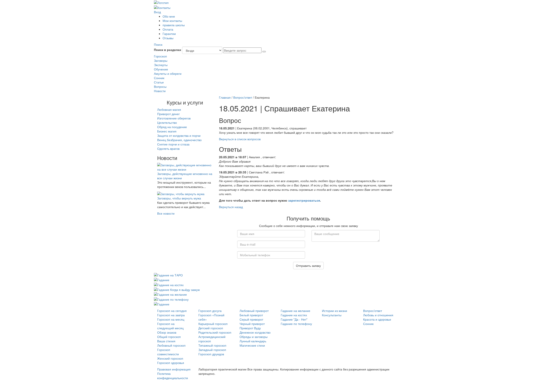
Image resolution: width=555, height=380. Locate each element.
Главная (225, 97)
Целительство (167, 122)
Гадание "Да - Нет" (294, 319)
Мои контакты (172, 20)
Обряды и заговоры (254, 336)
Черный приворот (252, 323)
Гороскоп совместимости (168, 351)
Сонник (159, 78)
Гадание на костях (294, 315)
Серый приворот (251, 319)
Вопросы (160, 86)
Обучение (161, 69)
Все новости (166, 213)
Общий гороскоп (169, 336)
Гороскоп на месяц (170, 319)
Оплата (168, 29)
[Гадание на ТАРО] (168, 274)
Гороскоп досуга (210, 310)
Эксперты (161, 65)
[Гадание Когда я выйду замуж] (177, 289)
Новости (160, 91)
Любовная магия (169, 109)
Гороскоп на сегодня (172, 310)
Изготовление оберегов (174, 118)
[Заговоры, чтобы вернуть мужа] (180, 193)
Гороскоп (160, 56)
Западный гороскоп (212, 349)
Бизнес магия (166, 131)
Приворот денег (168, 114)
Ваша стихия (166, 341)
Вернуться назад (231, 207)
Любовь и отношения (378, 315)
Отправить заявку (308, 265)
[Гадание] (161, 279)
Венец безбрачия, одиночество (179, 140)
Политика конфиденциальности (172, 375)
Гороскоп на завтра (171, 315)
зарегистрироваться (304, 200)
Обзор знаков (166, 332)
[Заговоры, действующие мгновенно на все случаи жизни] (184, 167)
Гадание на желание (295, 310)
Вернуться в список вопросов (240, 139)
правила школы (174, 25)
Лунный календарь (253, 341)
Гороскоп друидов (211, 354)
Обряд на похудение (172, 127)
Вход (157, 12)
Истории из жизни (334, 310)
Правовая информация (174, 369)
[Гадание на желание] (170, 294)
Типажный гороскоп (212, 345)
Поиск (158, 44)
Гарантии (169, 33)
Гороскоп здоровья (170, 362)
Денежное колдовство (255, 332)
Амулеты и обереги (167, 73)
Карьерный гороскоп (213, 323)
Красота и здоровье (377, 319)
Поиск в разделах (167, 49)
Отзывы (168, 38)
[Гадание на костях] (169, 284)
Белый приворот (251, 315)
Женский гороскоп (170, 358)
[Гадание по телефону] (171, 299)
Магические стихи (252, 345)
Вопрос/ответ (242, 97)
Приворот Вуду (250, 328)
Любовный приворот (254, 310)
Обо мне (169, 16)
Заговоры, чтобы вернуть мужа (179, 198)
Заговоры (160, 60)
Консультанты (331, 315)
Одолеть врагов (168, 148)
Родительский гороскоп (214, 332)
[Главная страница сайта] (161, 2)
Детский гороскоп (210, 328)
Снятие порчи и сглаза (173, 144)
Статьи (159, 82)
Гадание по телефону (296, 323)
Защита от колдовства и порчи (179, 135)
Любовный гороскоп (171, 345)
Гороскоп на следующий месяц (170, 325)
